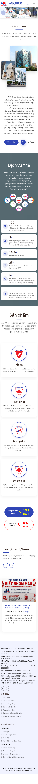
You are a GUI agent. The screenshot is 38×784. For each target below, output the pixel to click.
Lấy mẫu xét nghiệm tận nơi (11, 754)
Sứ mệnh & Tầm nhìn (9, 707)
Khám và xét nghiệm (9, 751)
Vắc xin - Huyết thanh (9, 735)
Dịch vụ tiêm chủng (9, 748)
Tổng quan (6, 697)
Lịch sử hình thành (8, 701)
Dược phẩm (6, 738)
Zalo (8, 688)
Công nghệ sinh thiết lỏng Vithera (13, 757)
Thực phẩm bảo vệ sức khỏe (12, 741)
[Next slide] (11, 565)
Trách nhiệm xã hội (9, 710)
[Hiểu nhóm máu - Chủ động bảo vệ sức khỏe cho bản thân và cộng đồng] (19, 589)
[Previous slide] (5, 565)
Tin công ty (25, 611)
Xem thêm (11, 142)
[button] (13, 14)
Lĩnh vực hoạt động (9, 704)
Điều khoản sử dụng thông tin (12, 716)
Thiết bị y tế (6, 731)
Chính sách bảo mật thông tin (12, 713)
